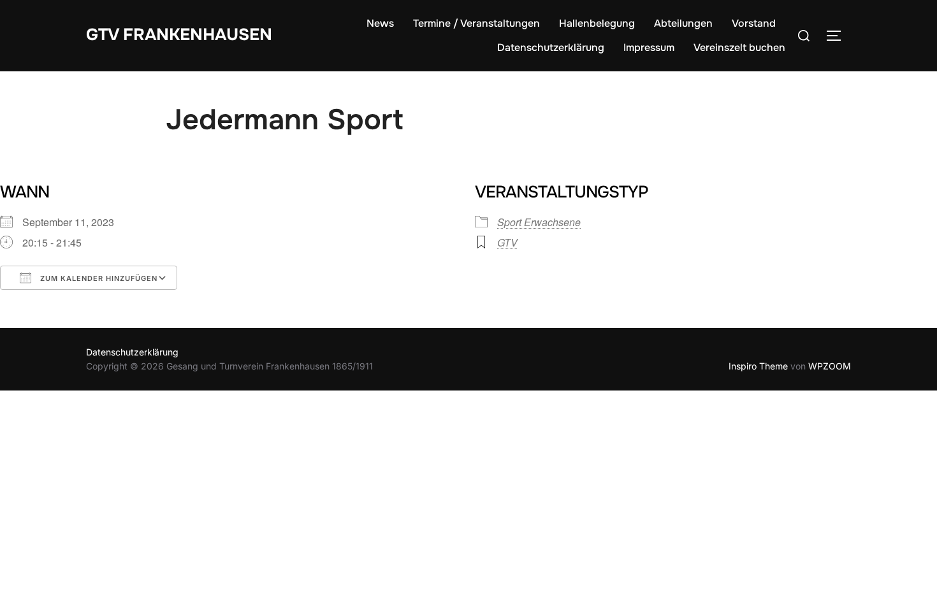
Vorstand (754, 23)
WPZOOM (829, 366)
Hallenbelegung (597, 23)
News (380, 23)
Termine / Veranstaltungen (476, 23)
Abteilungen (683, 23)
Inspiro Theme (758, 366)
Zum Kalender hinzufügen (97, 278)
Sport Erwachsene (539, 222)
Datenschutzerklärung (550, 47)
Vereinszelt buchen (739, 47)
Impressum (648, 47)
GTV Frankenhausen (179, 34)
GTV (507, 242)
